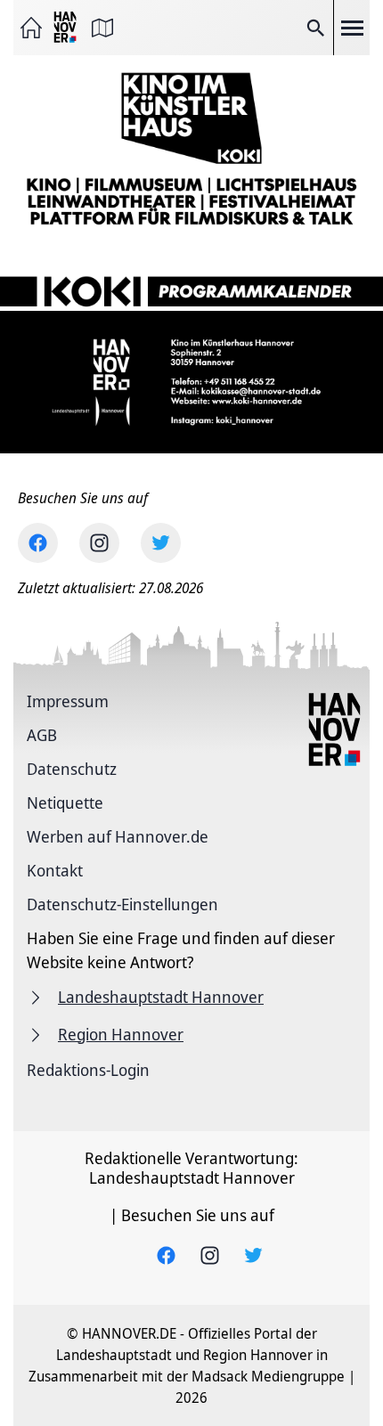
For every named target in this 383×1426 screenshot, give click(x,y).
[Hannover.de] (67, 28)
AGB (42, 735)
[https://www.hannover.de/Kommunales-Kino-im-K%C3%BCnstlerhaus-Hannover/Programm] (191, 275)
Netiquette (65, 802)
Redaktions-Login (88, 1069)
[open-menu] (352, 27)
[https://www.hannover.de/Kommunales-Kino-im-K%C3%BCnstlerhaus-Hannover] (191, 148)
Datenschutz (72, 769)
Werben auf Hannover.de (117, 836)
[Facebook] (38, 543)
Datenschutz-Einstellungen (122, 904)
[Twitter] (161, 543)
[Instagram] (99, 543)
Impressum (68, 701)
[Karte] (102, 27)
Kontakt (55, 870)
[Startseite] (31, 27)
